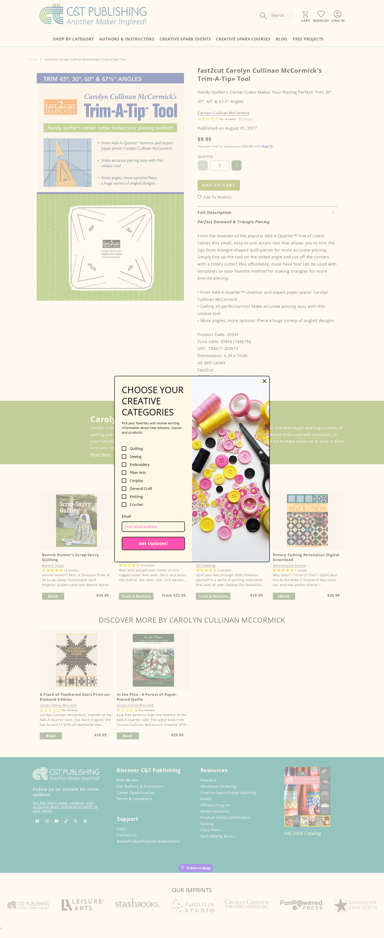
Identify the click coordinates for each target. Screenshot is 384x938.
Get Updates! (153, 543)
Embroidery (140, 464)
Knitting (136, 496)
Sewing (136, 456)
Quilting (136, 448)
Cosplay (136, 480)
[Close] (264, 381)
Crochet (136, 504)
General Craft (141, 488)
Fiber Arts (138, 472)
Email (126, 516)
